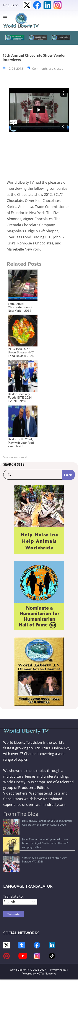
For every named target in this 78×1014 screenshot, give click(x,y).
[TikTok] (52, 955)
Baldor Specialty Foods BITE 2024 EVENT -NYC (20, 397)
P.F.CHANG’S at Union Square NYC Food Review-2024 (21, 352)
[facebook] (37, 944)
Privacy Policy (58, 969)
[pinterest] (6, 955)
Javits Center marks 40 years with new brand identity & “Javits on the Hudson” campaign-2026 (45, 843)
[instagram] (37, 955)
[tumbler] (21, 944)
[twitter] (6, 944)
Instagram (58, 5)
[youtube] (22, 955)
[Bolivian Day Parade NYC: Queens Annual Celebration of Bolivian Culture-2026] (11, 827)
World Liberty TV (19, 969)
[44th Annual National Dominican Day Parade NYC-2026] (11, 864)
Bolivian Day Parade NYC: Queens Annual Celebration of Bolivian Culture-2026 (47, 822)
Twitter (27, 5)
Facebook (37, 5)
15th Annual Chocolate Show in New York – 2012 (20, 307)
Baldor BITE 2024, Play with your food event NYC (21, 442)
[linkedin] (52, 944)
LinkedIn (47, 5)
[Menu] (6, 16)
